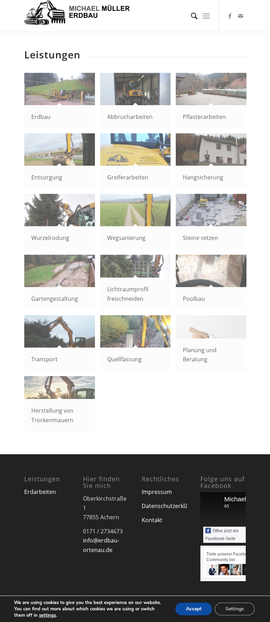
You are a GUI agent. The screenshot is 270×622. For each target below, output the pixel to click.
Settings (234, 608)
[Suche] (191, 16)
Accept (193, 608)
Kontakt (152, 520)
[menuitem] (191, 16)
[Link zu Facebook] (230, 16)
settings (47, 615)
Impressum (157, 492)
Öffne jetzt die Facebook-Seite (222, 534)
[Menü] (206, 15)
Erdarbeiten (40, 492)
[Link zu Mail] (240, 16)
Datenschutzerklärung (171, 506)
